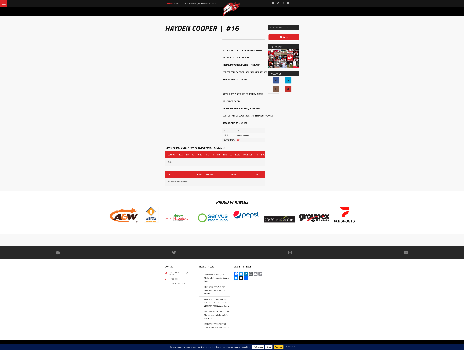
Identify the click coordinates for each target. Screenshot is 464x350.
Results (209, 174)
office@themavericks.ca (177, 283)
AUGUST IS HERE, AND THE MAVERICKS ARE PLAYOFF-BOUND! (214, 290)
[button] (271, 52)
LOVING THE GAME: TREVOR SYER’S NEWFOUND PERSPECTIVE (217, 326)
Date (170, 174)
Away (233, 174)
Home (199, 174)
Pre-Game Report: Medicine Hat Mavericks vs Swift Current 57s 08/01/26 (216, 315)
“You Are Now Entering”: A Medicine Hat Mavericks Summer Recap (216, 278)
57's (238, 140)
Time (257, 174)
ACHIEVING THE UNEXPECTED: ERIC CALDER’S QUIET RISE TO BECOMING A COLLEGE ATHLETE (216, 302)
